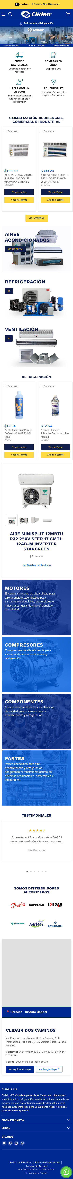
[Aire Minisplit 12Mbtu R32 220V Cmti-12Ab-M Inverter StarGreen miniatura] (11, 520)
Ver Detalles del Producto (37, 565)
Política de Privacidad (20, 1162)
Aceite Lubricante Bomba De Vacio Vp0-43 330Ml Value (18, 433)
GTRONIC (9, 185)
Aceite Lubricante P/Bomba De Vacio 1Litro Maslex (55, 433)
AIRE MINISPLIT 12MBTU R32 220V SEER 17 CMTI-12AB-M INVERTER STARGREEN (36, 541)
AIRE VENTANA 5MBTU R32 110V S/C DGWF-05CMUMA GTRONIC (18, 178)
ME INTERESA (36, 218)
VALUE (7, 440)
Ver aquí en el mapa (20, 1069)
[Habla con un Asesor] (19, 91)
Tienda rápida (19, 192)
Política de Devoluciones (47, 1162)
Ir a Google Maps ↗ (49, 1069)
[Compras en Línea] (53, 63)
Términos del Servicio (36, 1166)
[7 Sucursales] (53, 91)
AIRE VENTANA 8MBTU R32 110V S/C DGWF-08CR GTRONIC (54, 178)
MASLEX (45, 440)
